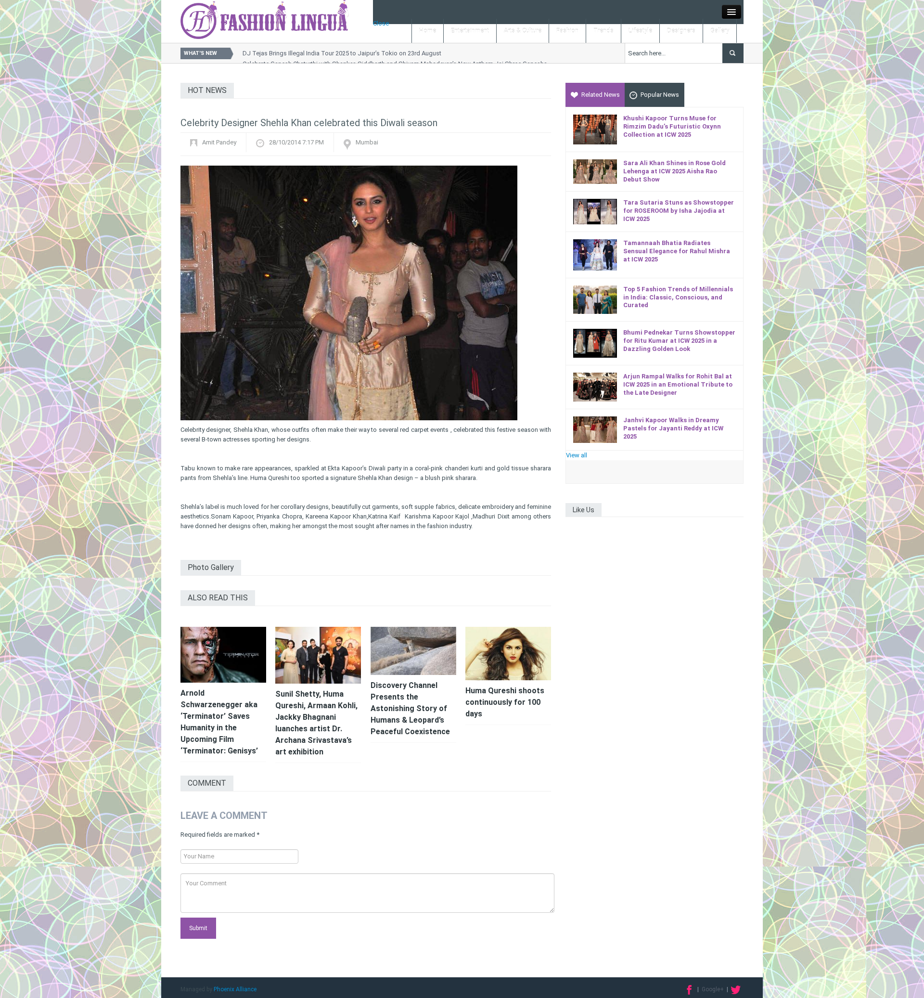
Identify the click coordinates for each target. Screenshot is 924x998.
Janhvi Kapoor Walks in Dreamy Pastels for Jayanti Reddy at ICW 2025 (673, 428)
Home (427, 30)
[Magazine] (264, 19)
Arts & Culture (522, 30)
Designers (681, 30)
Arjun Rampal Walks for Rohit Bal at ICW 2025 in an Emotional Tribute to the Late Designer (677, 384)
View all (576, 455)
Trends (603, 30)
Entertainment (470, 30)
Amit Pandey (219, 142)
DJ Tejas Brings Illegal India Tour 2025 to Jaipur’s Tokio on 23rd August (342, 53)
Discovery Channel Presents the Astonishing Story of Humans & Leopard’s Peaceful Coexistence (410, 708)
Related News (600, 94)
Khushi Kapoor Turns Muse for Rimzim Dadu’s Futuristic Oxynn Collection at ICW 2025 (672, 126)
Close (381, 23)
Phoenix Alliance (235, 989)
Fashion (567, 30)
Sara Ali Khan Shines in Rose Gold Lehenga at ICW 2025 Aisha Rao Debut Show (674, 171)
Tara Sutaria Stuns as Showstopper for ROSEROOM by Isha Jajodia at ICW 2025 (678, 210)
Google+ (713, 989)
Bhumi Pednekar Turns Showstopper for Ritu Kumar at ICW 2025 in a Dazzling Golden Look (679, 340)
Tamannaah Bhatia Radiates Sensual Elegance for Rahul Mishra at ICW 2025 (676, 251)
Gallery (719, 30)
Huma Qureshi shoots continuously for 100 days (504, 702)
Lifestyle (640, 30)
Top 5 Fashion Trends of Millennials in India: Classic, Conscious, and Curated (678, 297)
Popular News (660, 94)
